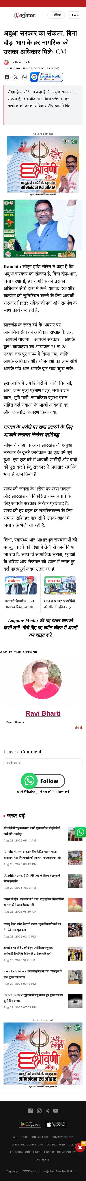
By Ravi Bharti (20, 62)
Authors (42, 1159)
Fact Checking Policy (60, 1152)
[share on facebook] (7, 77)
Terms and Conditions (26, 1144)
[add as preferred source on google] (46, 77)
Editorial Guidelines (25, 1152)
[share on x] (15, 77)
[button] (6, 15)
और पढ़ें (78, 727)
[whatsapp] (24, 77)
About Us (20, 1137)
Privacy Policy (62, 1137)
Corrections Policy (61, 1144)
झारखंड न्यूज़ (14, 580)
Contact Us (39, 1137)
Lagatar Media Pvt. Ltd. (61, 1171)
